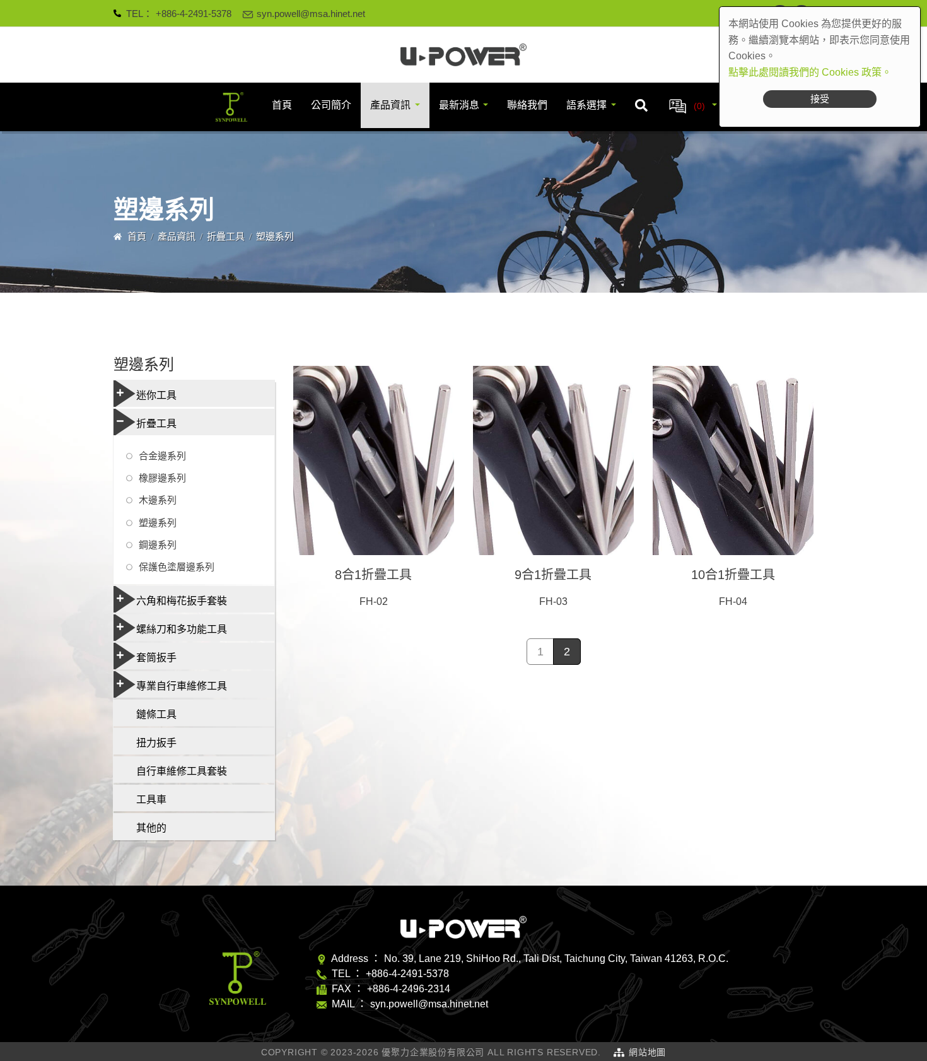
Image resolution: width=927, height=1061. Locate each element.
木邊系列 (158, 500)
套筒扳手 (156, 657)
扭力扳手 (156, 742)
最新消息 (459, 105)
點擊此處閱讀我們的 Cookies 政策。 (810, 72)
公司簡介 (331, 105)
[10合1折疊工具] (733, 460)
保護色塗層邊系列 (176, 566)
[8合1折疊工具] (373, 460)
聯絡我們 (527, 105)
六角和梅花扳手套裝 (181, 600)
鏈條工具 (156, 714)
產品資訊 (390, 105)
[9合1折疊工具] (553, 460)
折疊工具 (226, 236)
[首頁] (463, 54)
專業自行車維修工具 (181, 686)
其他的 (151, 828)
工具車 (151, 799)
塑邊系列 (158, 522)
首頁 (282, 105)
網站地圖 (647, 1052)
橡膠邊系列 (162, 477)
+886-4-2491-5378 (193, 13)
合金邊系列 (162, 455)
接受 (819, 98)
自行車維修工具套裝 (181, 771)
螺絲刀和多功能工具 (181, 629)
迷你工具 (156, 395)
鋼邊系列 (158, 544)
